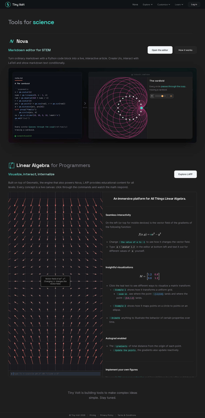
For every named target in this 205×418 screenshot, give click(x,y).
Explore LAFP (185, 174)
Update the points (125, 350)
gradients (121, 346)
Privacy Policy (106, 415)
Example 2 (120, 306)
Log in (194, 4)
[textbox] (55, 374)
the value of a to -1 (133, 242)
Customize (162, 4)
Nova (135, 4)
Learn (178, 4)
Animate (116, 318)
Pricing (93, 415)
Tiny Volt (18, 4)
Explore (146, 4)
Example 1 (120, 290)
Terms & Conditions (127, 415)
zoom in (123, 294)
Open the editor (160, 50)
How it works (185, 50)
